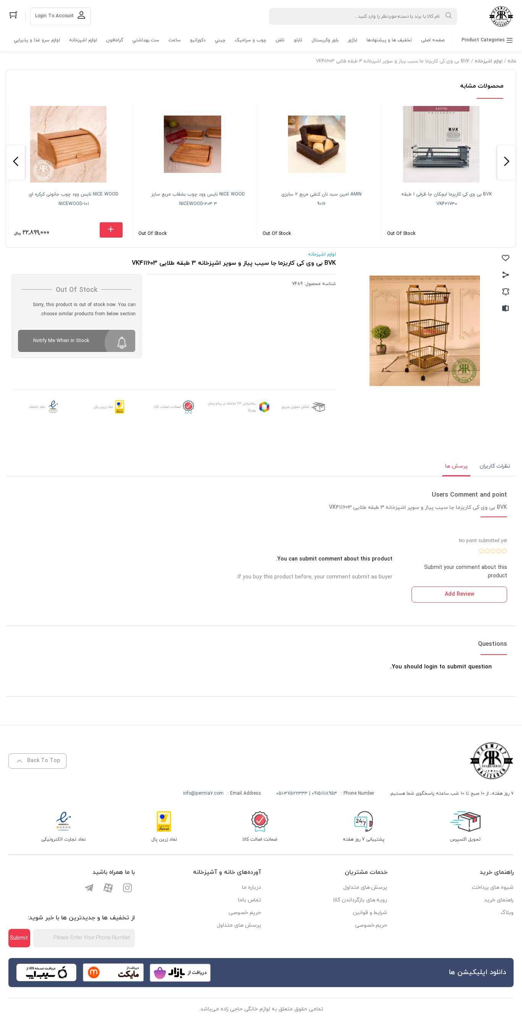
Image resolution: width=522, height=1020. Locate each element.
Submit (19, 938)
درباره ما (251, 887)
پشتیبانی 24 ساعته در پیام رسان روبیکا (232, 407)
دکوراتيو (198, 40)
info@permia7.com (203, 793)
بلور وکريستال (325, 40)
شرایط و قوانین (370, 912)
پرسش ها (456, 466)
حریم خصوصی (371, 925)
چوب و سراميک (250, 40)
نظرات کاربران (495, 466)
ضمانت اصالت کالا (167, 406)
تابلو (298, 40)
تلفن (280, 40)
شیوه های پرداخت (493, 887)
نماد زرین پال (103, 406)
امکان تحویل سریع (296, 406)
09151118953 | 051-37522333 (306, 793)
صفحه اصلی (432, 40)
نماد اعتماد (37, 406)
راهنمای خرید (499, 900)
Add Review (459, 594)
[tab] (494, 466)
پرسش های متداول (365, 887)
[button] (506, 162)
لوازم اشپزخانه (83, 40)
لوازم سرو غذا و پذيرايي (37, 40)
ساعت (175, 40)
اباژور (352, 40)
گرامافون (114, 40)
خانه (511, 61)
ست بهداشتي (145, 40)
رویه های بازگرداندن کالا (360, 900)
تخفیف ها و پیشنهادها (389, 40)
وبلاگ (507, 912)
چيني (220, 40)
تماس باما (249, 900)
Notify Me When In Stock (61, 340)
